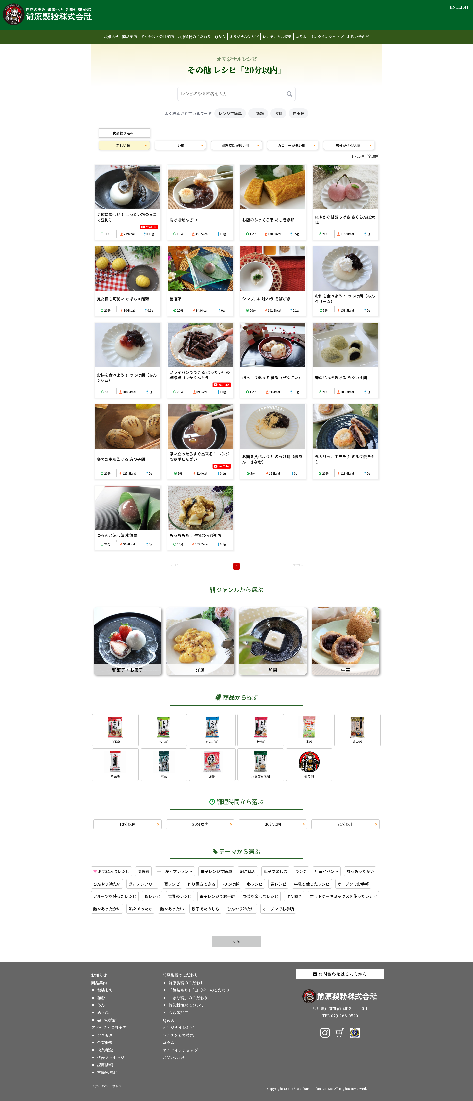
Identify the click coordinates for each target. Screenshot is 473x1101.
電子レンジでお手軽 (217, 896)
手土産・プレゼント (175, 871)
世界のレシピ (180, 896)
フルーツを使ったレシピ (114, 896)
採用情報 (105, 1065)
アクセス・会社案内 (157, 36)
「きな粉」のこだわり (188, 998)
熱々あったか (140, 909)
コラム (300, 36)
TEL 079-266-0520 (340, 1016)
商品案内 (129, 36)
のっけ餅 (231, 884)
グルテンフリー (142, 884)
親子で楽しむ (275, 871)
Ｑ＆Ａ (220, 36)
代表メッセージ (110, 1057)
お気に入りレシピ (111, 871)
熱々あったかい (360, 871)
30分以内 (273, 824)
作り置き (294, 896)
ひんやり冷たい (107, 884)
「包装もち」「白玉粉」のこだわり (199, 990)
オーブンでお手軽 (353, 884)
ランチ (301, 871)
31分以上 (346, 824)
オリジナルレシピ (244, 36)
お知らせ (111, 36)
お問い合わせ (358, 36)
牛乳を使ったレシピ (312, 884)
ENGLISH (459, 7)
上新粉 (258, 113)
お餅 (278, 113)
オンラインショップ (326, 36)
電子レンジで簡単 (216, 871)
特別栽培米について (186, 1005)
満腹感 (143, 871)
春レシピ (278, 884)
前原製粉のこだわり (194, 36)
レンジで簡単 (230, 113)
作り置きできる (201, 884)
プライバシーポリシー (108, 1085)
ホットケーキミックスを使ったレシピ (343, 896)
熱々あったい (172, 909)
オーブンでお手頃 (278, 909)
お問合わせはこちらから (342, 974)
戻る (236, 941)
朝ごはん (248, 871)
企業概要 (105, 1042)
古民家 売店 (107, 1072)
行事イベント (326, 871)
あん (101, 1005)
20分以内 (200, 824)
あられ (103, 1012)
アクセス (105, 1035)
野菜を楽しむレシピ (260, 896)
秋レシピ (152, 896)
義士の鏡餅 (107, 1020)
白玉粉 (298, 113)
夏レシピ (172, 884)
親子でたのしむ (205, 909)
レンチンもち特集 (277, 36)
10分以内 (127, 824)
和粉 (101, 998)
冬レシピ (255, 884)
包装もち (105, 990)
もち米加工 (178, 1012)
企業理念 (105, 1050)
